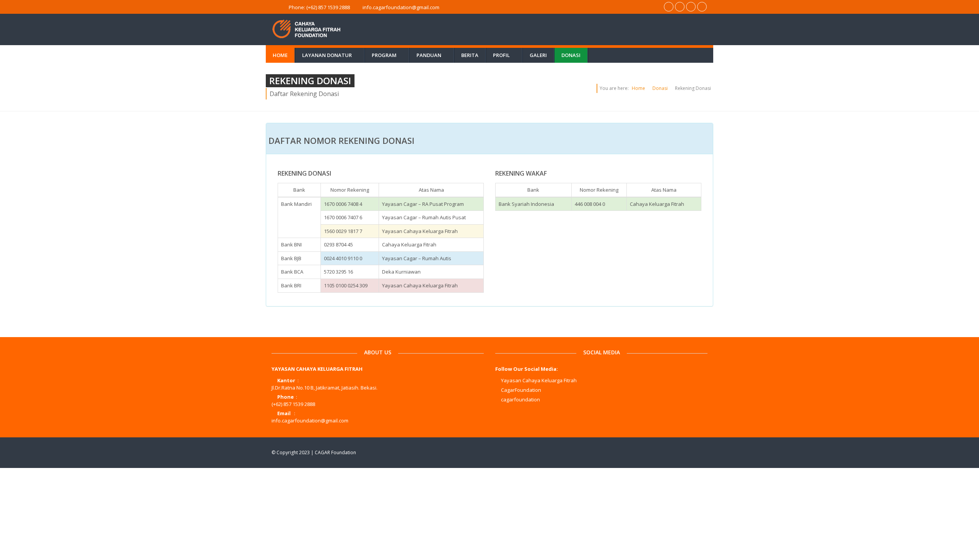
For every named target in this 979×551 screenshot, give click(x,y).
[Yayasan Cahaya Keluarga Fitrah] (655, 452)
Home (280, 55)
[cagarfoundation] (685, 452)
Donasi (571, 55)
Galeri (538, 55)
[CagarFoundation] (670, 452)
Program (389, 55)
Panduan (433, 55)
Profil (506, 55)
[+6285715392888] (668, 6)
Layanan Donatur (331, 55)
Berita (469, 55)
